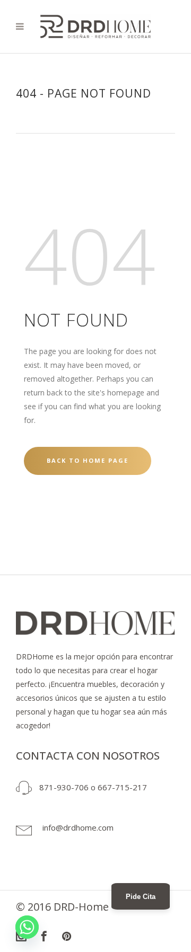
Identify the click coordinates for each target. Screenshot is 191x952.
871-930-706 (64, 787)
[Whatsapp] (27, 927)
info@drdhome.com (78, 827)
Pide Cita (140, 897)
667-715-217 (122, 787)
